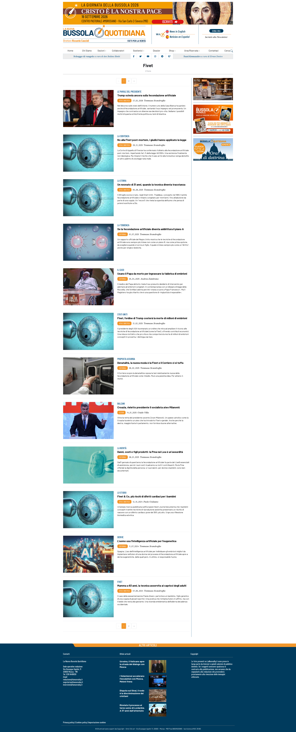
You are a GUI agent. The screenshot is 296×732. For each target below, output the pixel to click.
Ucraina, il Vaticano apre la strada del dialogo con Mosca (132, 664)
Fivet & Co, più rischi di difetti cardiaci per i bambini (146, 496)
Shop (171, 50)
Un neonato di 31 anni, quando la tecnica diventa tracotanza (151, 184)
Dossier (156, 50)
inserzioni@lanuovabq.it (72, 684)
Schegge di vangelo (83, 56)
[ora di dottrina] (213, 149)
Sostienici (138, 50)
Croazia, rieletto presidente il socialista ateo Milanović (148, 407)
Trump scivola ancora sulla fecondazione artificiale (146, 95)
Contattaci (214, 50)
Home (70, 50)
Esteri (121, 412)
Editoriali (122, 234)
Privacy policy (68, 722)
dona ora (216, 30)
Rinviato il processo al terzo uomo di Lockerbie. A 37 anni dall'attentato (132, 708)
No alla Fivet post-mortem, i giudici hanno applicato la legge (151, 139)
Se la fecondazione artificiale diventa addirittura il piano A (150, 229)
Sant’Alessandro (192, 56)
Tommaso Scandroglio (154, 100)
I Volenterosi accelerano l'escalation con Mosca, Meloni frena (132, 679)
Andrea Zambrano (149, 278)
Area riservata (191, 50)
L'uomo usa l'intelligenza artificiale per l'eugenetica (146, 541)
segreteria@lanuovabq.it (73, 682)
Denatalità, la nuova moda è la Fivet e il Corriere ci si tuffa (150, 362)
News (177, 31)
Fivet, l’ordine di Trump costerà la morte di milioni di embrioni (152, 318)
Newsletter (216, 37)
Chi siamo (87, 50)
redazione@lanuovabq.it (73, 679)
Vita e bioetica (124, 100)
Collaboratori (118, 50)
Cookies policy (81, 722)
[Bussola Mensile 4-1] (213, 89)
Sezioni (101, 50)
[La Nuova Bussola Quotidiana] (104, 34)
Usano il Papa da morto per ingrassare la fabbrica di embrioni (152, 273)
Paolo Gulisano (150, 501)
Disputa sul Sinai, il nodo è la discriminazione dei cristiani (132, 693)
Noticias (180, 36)
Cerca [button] (227, 50)
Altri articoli (148, 645)
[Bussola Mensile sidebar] (213, 119)
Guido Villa (143, 412)
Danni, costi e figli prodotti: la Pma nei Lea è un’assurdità (150, 451)
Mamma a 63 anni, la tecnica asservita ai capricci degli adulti (151, 585)
